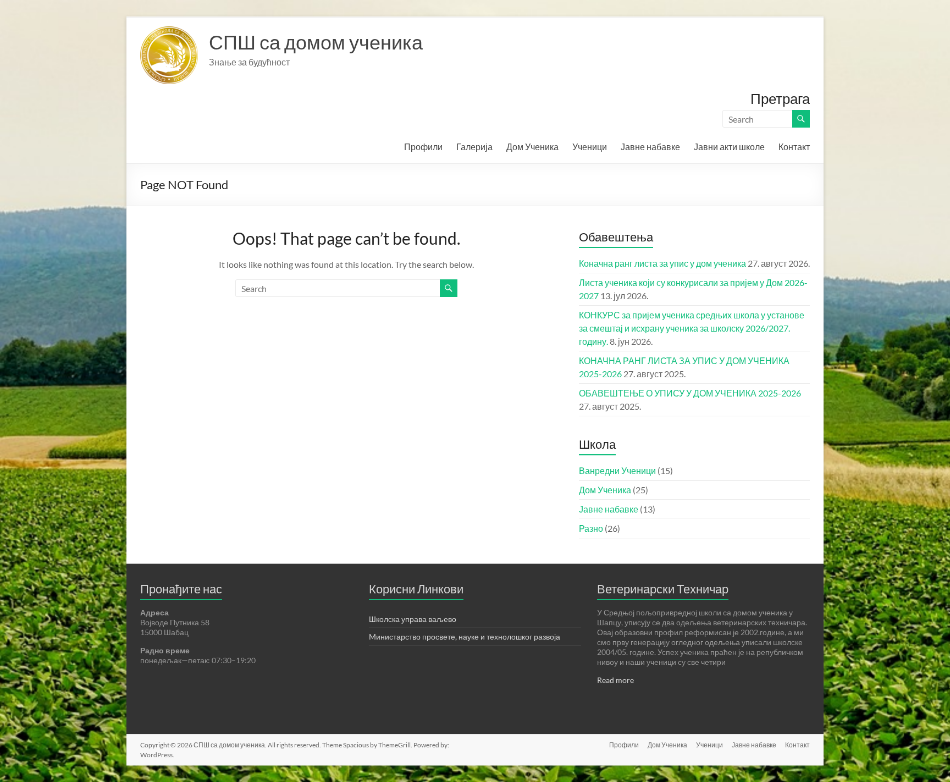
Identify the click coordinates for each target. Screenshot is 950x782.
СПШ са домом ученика (316, 42)
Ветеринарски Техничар (662, 588)
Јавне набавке (650, 146)
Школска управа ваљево (412, 619)
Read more (615, 680)
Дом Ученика (532, 146)
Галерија (474, 146)
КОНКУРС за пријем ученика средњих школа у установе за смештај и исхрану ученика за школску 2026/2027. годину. (691, 328)
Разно (591, 528)
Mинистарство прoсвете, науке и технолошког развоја (464, 636)
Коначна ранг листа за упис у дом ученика (662, 263)
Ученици (589, 146)
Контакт (794, 146)
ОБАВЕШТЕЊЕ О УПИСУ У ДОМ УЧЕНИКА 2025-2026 (690, 393)
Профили (423, 146)
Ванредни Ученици (617, 470)
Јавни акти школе (729, 146)
